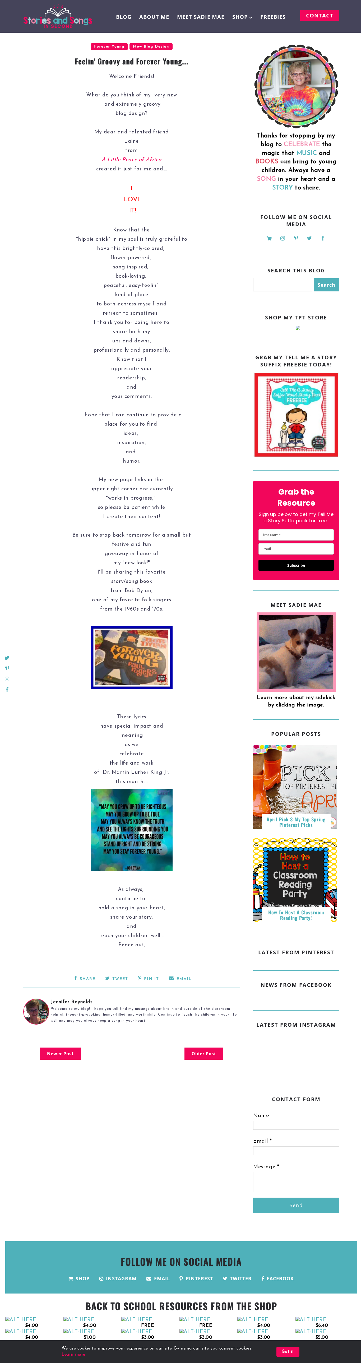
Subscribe (296, 565)
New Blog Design (151, 47)
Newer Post (60, 1054)
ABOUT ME (154, 16)
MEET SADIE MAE (200, 16)
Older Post (204, 1054)
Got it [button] (288, 1352)
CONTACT (319, 15)
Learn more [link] (73, 1354)
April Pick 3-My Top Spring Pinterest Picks (296, 822)
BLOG (123, 16)
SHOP (240, 16)
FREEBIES (273, 16)
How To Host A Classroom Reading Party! (296, 915)
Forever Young (109, 47)
